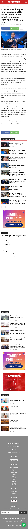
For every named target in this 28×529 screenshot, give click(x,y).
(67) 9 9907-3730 (14, 460)
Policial (14, 484)
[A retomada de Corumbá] (5, 408)
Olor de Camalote (14, 420)
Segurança (7, 244)
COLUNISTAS (5, 395)
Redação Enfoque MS (7, 24)
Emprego (7, 246)
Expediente (14, 491)
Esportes (14, 479)
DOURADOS (5, 312)
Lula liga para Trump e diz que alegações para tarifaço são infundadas (17, 181)
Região (14, 481)
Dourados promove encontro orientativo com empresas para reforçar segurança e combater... (17, 332)
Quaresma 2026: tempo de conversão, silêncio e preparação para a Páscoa (18, 429)
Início (2, 6)
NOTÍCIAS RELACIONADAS (8, 139)
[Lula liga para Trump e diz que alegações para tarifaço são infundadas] (5, 181)
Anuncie (14, 493)
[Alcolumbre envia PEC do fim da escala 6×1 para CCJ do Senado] (5, 144)
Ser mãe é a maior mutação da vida (18, 413)
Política (7, 6)
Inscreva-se (23, 512)
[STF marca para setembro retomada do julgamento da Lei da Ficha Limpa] (5, 165)
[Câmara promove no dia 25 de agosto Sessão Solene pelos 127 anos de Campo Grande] (5, 201)
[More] (21, 28)
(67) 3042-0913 (14, 459)
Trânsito (7, 242)
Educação (14, 477)
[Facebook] (12, 501)
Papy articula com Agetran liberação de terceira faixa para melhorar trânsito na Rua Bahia (17, 195)
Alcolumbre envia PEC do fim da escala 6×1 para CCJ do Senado (17, 145)
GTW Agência (18, 525)
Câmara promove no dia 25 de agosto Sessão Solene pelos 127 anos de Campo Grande (17, 201)
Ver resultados (14, 257)
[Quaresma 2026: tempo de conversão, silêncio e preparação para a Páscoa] (5, 428)
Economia (14, 476)
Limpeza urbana (8, 251)
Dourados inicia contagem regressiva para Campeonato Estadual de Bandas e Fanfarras (17, 346)
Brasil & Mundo (14, 470)
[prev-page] (2, 207)
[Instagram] (15, 501)
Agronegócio (14, 469)
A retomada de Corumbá (15, 406)
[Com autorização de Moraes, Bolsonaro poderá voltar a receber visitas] (5, 158)
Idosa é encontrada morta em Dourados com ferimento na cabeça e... (17, 317)
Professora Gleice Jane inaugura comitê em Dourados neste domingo (17, 188)
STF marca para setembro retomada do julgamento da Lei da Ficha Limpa (17, 165)
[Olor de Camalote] (5, 421)
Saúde (6, 240)
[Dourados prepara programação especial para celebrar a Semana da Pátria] (5, 325)
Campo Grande (14, 472)
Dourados (14, 474)
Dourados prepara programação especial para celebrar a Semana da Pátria (17, 325)
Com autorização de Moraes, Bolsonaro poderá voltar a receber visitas (17, 158)
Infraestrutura (8, 249)
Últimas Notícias (14, 467)
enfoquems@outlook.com (14, 452)
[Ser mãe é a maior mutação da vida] (5, 415)
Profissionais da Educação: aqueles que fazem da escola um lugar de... (17, 400)
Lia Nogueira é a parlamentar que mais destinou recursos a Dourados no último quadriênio (17, 151)
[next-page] (5, 207)
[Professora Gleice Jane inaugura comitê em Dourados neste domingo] (5, 188)
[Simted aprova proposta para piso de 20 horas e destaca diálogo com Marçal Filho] (5, 339)
